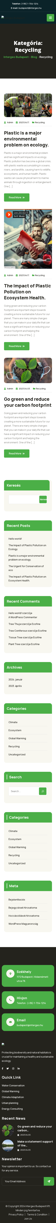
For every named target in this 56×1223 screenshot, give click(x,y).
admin (10, 122)
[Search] (42, 791)
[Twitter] (8, 1068)
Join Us (28, 1218)
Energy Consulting (12, 1108)
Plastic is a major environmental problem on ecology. (26, 139)
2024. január (15, 679)
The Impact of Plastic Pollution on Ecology (27, 547)
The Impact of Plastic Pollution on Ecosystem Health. (27, 292)
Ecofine (36, 624)
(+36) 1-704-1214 (29, 3)
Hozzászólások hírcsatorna (24, 915)
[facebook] (2, 1068)
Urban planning (10, 1103)
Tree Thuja (15, 624)
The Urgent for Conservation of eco (26, 568)
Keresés (14, 485)
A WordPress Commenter (23, 617)
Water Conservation (13, 1085)
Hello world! (15, 538)
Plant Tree (14, 644)
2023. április (15, 686)
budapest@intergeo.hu (30, 8)
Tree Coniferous (18, 630)
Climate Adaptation (13, 1097)
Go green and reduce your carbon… (34, 1128)
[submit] (49, 1181)
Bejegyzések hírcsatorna (23, 907)
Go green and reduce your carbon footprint (28, 402)
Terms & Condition (37, 1214)
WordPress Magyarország (23, 923)
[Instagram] (13, 1068)
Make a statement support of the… (35, 1143)
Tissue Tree (15, 637)
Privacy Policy (16, 1214)
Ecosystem (15, 730)
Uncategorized (17, 754)
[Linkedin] (19, 1068)
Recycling (40, 122)
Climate (13, 722)
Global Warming (17, 738)
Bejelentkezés (17, 899)
